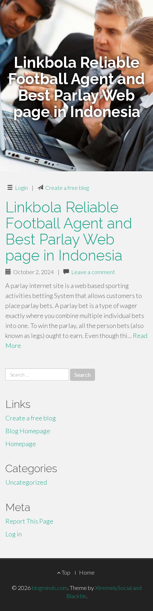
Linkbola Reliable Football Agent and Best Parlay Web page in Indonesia (68, 231)
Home (87, 572)
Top (65, 572)
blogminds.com (50, 587)
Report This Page (29, 521)
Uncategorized (26, 482)
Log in (13, 534)
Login (21, 187)
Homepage (20, 444)
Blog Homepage (27, 431)
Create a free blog (67, 187)
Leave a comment (93, 271)
